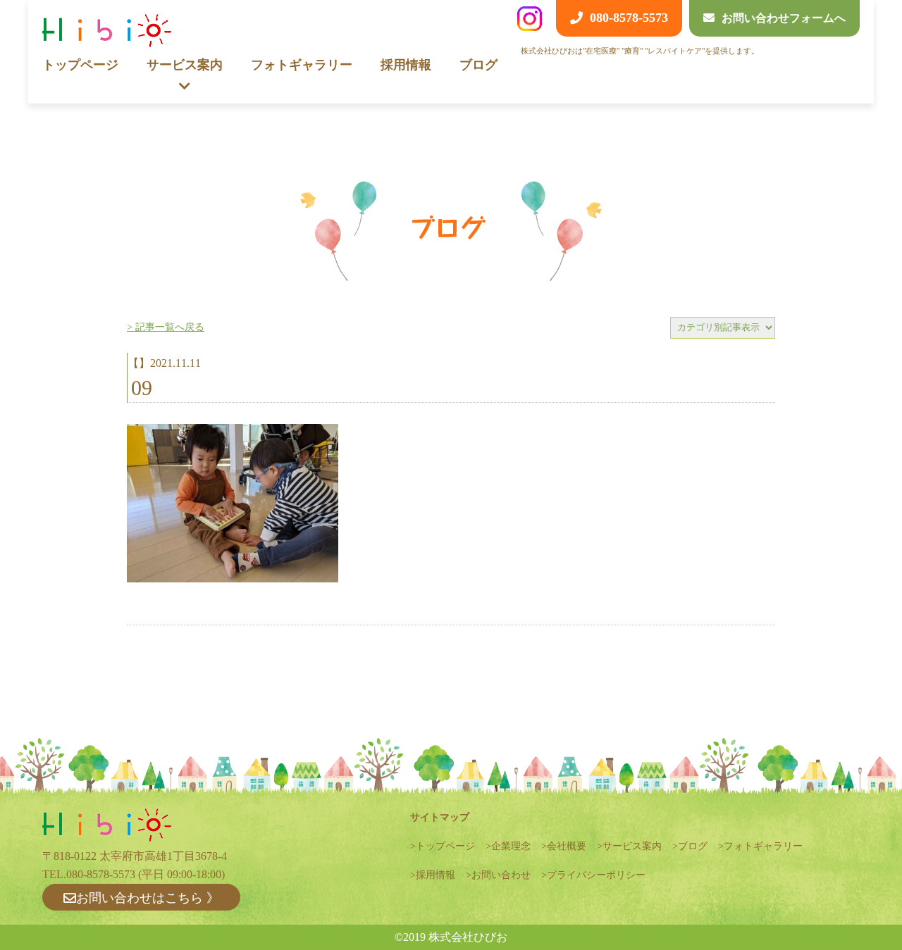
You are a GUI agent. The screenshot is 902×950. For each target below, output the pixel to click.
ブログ (478, 65)
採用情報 (406, 65)
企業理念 (511, 846)
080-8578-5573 (100, 874)
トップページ (80, 65)
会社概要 (566, 846)
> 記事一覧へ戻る (165, 327)
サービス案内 (632, 846)
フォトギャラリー (301, 65)
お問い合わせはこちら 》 (147, 898)
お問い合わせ (501, 875)
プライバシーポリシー (596, 875)
